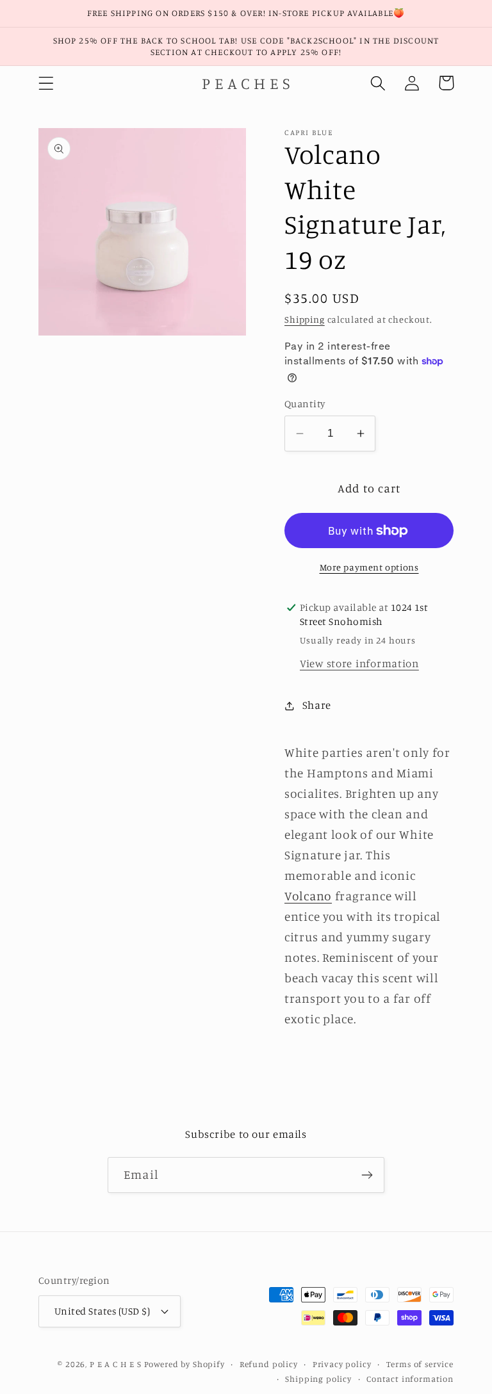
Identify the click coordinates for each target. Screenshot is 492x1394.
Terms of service (420, 1364)
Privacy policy (342, 1364)
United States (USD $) (102, 1311)
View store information (359, 663)
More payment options (369, 567)
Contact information (410, 1379)
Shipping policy (318, 1379)
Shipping (304, 319)
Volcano (308, 896)
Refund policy (269, 1364)
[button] (46, 83)
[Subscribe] (367, 1175)
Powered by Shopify (184, 1364)
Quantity (304, 404)
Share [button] (316, 705)
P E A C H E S (116, 1364)
